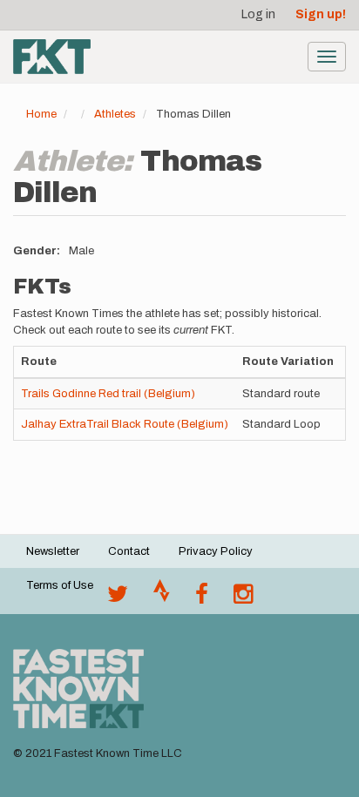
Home (41, 114)
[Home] (52, 56)
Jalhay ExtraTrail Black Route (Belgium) (124, 424)
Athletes (115, 114)
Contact (129, 551)
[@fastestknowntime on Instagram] (243, 598)
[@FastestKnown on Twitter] (117, 598)
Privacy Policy (216, 551)
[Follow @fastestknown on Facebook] (201, 598)
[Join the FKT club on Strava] (161, 598)
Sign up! (320, 14)
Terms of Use (59, 585)
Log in (258, 14)
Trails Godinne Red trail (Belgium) (108, 394)
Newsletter (52, 551)
